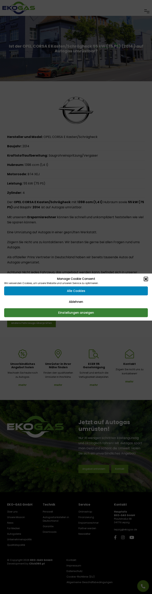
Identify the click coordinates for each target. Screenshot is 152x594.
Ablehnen (76, 302)
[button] (146, 279)
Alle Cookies (76, 291)
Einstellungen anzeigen (76, 313)
